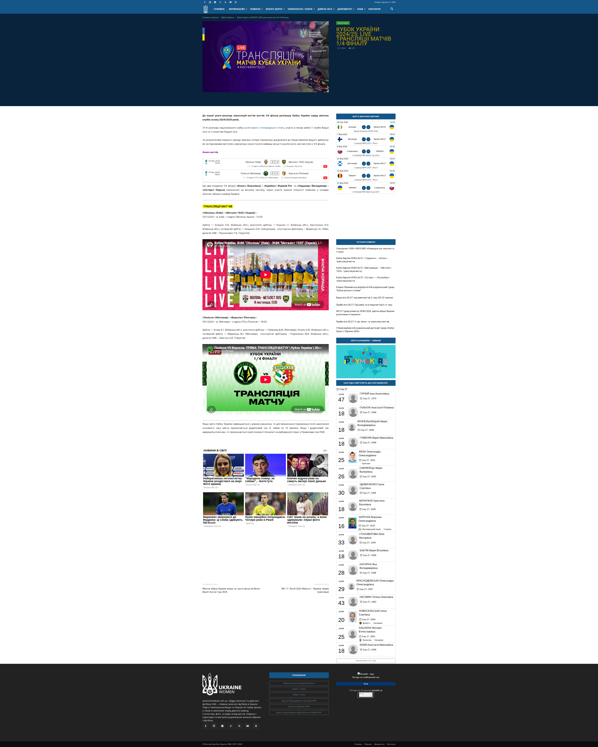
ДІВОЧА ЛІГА (325, 8)
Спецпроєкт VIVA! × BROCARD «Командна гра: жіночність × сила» (365, 250)
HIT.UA (362, 693)
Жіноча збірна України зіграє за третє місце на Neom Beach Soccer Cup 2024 (231, 590)
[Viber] (269, 99)
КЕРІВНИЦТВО (237, 8)
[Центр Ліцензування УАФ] (298, 701)
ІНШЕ (360, 8)
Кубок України (227, 17)
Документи (379, 744)
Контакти (391, 744)
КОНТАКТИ (374, 8)
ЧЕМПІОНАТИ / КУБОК (300, 8)
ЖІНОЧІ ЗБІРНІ (274, 8)
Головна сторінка (210, 17)
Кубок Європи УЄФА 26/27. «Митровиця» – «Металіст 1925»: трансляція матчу (364, 269)
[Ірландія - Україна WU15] (365, 127)
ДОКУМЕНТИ (344, 8)
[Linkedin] (283, 99)
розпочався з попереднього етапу (264, 127)
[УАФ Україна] (298, 683)
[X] (225, 2)
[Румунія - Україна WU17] (365, 176)
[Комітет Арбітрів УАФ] (298, 706)
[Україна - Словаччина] (365, 188)
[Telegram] (215, 2)
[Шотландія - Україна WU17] (365, 164)
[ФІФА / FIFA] (298, 695)
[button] (392, 9)
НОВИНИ (255, 8)
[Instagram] (210, 2)
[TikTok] (220, 2)
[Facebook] (204, 2)
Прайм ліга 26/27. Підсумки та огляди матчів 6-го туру (364, 305)
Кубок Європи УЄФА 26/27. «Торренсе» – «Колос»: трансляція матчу (362, 260)
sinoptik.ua (377, 690)
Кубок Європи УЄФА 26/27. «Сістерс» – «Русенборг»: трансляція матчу (363, 279)
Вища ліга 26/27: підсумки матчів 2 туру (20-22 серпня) (364, 297)
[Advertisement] (265, 554)
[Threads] (235, 2)
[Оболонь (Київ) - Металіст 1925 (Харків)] (266, 164)
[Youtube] (230, 2)
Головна (358, 744)
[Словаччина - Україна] (365, 151)
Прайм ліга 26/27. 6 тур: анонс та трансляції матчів (362, 321)
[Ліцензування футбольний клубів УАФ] (298, 712)
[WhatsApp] (276, 99)
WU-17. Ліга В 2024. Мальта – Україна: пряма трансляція (305, 590)
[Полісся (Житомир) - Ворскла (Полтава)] (266, 175)
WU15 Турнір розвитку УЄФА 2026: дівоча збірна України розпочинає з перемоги (365, 313)
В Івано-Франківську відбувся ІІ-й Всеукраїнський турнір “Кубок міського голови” (365, 289)
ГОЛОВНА (219, 8)
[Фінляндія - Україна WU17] (365, 139)
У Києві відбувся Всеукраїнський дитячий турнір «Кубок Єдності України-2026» (365, 330)
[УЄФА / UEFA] (298, 689)
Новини (368, 744)
